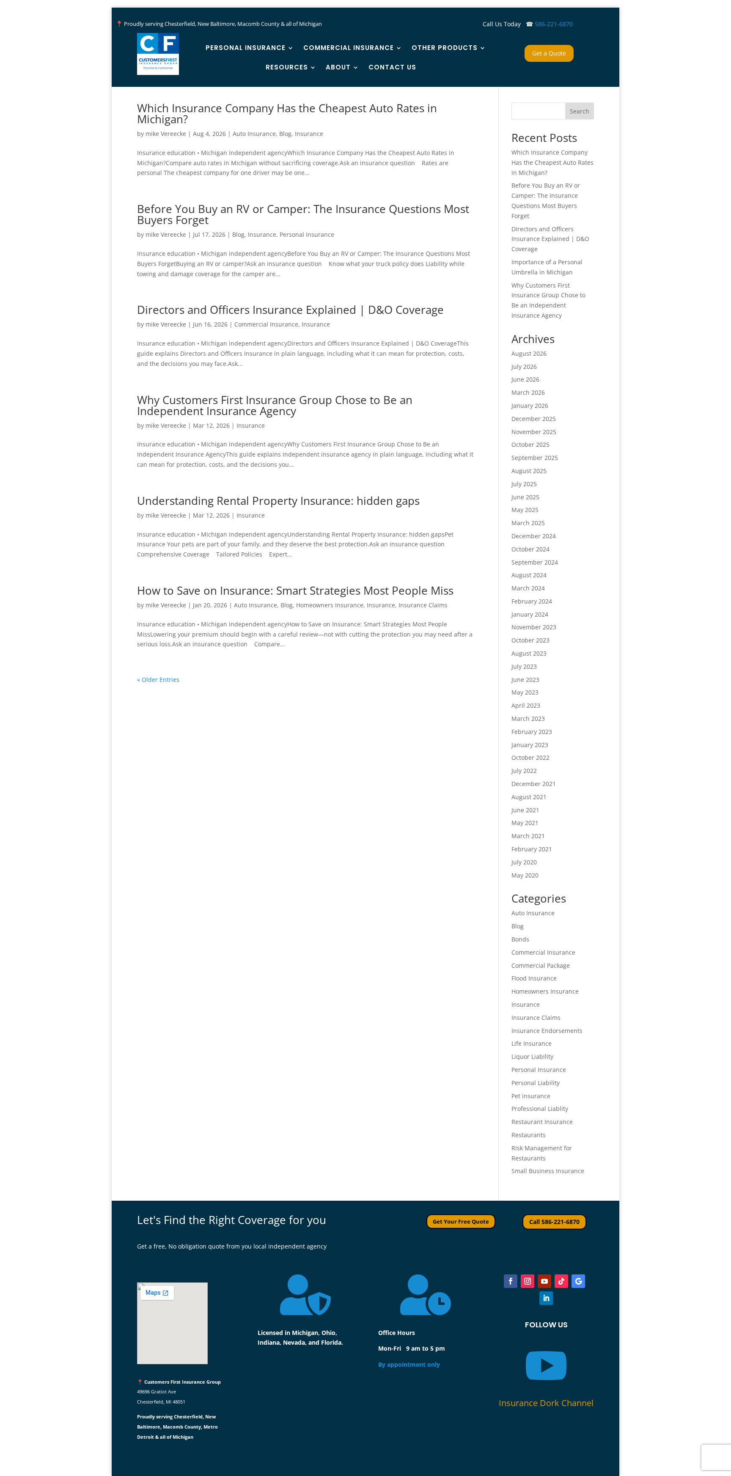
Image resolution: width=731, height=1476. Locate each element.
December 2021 (533, 784)
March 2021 (528, 836)
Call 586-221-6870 (554, 1222)
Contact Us (392, 67)
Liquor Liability (532, 1056)
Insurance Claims (423, 605)
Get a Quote (549, 53)
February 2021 (531, 849)
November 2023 (533, 627)
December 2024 (533, 536)
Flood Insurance (534, 978)
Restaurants (528, 1135)
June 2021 (525, 810)
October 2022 (530, 757)
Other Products (445, 47)
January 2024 (529, 614)
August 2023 (529, 653)
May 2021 (525, 823)
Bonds (520, 939)
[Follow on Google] (578, 1281)
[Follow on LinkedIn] (546, 1298)
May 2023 (525, 692)
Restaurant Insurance (542, 1122)
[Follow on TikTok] (561, 1281)
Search (579, 111)
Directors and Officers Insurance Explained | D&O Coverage (290, 309)
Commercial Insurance (348, 47)
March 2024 (528, 588)
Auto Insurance (254, 134)
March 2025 (528, 523)
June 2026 (525, 379)
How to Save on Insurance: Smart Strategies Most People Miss (295, 590)
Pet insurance (530, 1096)
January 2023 (529, 745)
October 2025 (530, 444)
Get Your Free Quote (461, 1221)
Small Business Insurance (547, 1171)
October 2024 (530, 549)
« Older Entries (158, 680)
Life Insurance (531, 1043)
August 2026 (529, 353)
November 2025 (533, 432)
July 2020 (524, 862)
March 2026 (528, 392)
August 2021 (529, 797)
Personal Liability (535, 1083)
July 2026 (524, 367)
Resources (287, 67)
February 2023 (531, 732)
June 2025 (525, 497)
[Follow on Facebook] (510, 1281)
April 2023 (525, 705)
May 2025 (525, 510)
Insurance (309, 134)
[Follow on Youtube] (544, 1281)
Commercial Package (540, 965)
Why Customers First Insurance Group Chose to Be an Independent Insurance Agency (274, 405)
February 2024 (531, 601)
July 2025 (524, 484)
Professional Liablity (539, 1109)
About (338, 67)
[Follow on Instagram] (527, 1281)
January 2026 (529, 406)
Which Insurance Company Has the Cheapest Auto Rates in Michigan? (287, 113)
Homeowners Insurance (329, 605)
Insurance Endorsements (547, 1031)
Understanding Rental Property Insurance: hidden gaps (278, 500)
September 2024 (534, 562)
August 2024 (529, 575)
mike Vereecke (166, 134)
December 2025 (533, 419)
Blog (285, 134)
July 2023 (524, 666)
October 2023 (530, 640)
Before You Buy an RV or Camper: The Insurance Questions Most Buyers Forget (303, 214)
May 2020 (525, 875)
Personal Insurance (246, 47)
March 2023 (528, 718)
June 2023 (525, 680)
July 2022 (524, 771)
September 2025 (534, 458)
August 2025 (529, 471)
